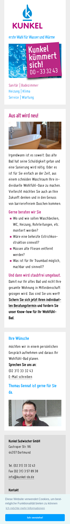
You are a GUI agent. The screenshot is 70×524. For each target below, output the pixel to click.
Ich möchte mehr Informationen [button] (25, 508)
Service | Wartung (21, 97)
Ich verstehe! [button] (35, 517)
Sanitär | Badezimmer (23, 85)
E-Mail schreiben (20, 376)
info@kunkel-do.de (21, 476)
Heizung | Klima (19, 91)
